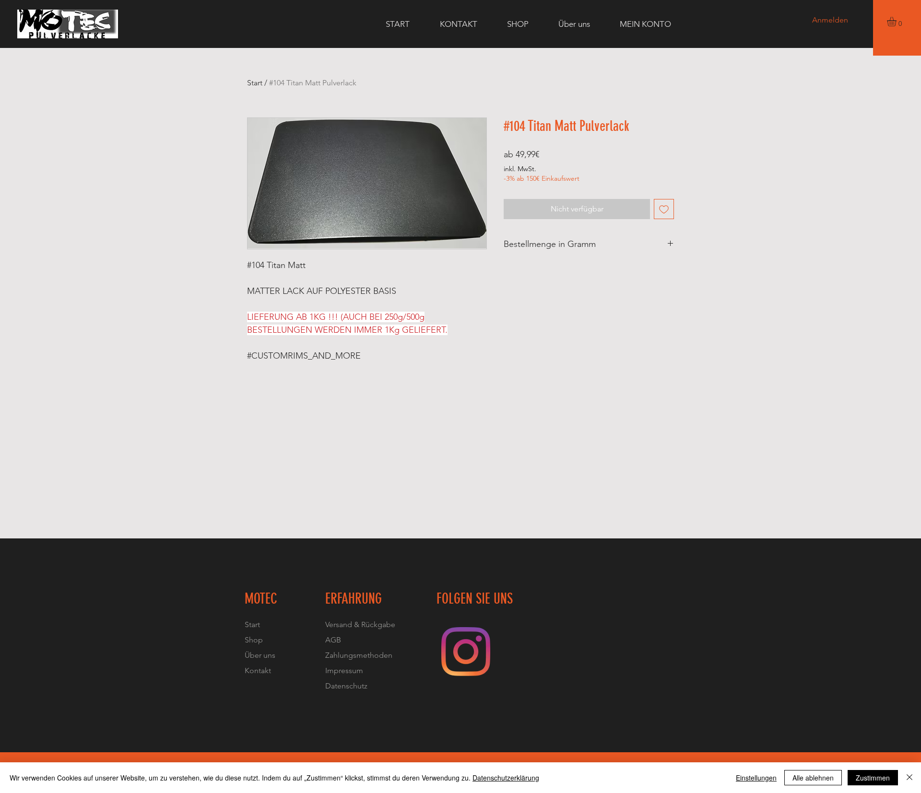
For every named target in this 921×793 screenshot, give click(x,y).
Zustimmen (873, 777)
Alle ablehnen (813, 777)
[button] (897, 21)
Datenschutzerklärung (505, 777)
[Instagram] (465, 651)
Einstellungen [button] (756, 777)
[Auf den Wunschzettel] (664, 209)
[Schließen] (909, 777)
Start (254, 82)
